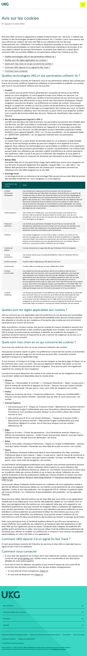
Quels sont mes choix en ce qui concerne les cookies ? (29, 64)
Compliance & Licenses (59, 649)
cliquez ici (43, 571)
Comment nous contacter (16, 71)
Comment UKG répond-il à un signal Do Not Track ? (27, 67)
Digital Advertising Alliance (13, 477)
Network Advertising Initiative (38, 477)
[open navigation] (82, 4)
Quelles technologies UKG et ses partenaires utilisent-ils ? (30, 56)
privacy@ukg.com (25, 558)
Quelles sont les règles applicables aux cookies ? (26, 60)
